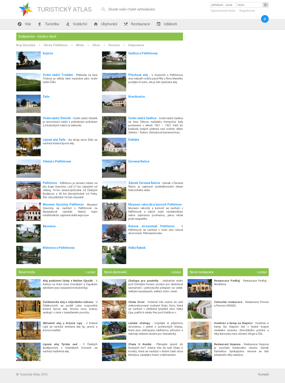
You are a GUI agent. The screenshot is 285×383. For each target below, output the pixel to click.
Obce (96, 45)
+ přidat (90, 272)
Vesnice (114, 45)
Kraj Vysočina (25, 45)
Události (166, 24)
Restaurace (137, 24)
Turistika (48, 24)
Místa (80, 45)
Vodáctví (76, 24)
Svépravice (136, 45)
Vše (24, 24)
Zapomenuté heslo (222, 10)
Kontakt (263, 374)
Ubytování (105, 24)
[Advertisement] (228, 62)
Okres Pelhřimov (56, 45)
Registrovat (247, 10)
